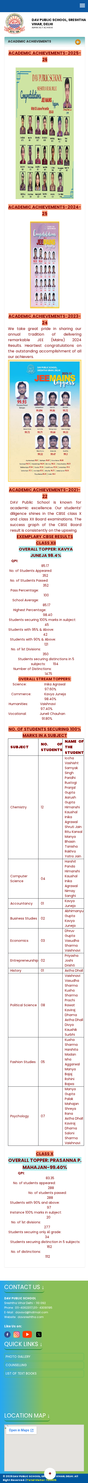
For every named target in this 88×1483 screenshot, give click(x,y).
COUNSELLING (16, 1365)
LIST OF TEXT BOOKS (21, 1373)
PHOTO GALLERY (18, 1356)
